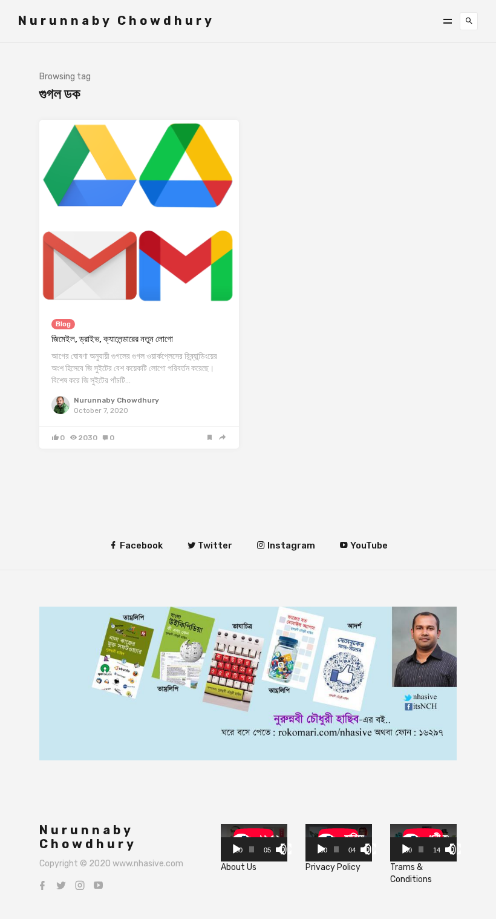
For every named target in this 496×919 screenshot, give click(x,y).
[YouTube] (98, 885)
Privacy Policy (333, 867)
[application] (254, 842)
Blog (63, 324)
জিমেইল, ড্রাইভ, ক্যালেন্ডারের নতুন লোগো (112, 339)
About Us (238, 867)
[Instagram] (79, 885)
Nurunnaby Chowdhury (116, 20)
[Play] (236, 849)
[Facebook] (42, 885)
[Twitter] (61, 885)
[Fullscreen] (286, 849)
